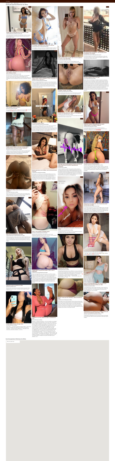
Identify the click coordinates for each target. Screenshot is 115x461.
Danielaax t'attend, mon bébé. (64, 90)
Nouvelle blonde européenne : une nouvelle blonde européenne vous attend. (95, 53)
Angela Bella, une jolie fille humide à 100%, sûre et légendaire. (43, 271)
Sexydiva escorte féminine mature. (91, 163)
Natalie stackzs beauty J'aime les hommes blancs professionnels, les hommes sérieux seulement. (17, 147)
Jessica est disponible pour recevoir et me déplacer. (69, 113)
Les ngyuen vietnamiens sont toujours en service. (43, 45)
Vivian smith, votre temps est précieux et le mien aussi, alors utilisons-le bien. (18, 72)
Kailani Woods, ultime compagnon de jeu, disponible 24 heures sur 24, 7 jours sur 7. (44, 79)
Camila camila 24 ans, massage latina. (14, 323)
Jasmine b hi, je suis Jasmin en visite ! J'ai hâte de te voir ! (44, 318)
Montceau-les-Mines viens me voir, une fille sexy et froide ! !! (17, 190)
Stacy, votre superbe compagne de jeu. (41, 231)
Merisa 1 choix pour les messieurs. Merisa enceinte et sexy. (70, 298)
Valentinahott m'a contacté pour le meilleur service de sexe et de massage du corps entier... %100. (96, 312)
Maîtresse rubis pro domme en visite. (14, 285)
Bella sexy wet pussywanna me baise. (14, 234)
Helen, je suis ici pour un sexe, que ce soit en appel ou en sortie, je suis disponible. (70, 58)
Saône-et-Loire (16, 3)
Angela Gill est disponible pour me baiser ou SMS (17, 32)
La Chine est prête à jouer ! (38, 123)
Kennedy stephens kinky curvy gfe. (92, 77)
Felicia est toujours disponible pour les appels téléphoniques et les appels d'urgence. (94, 125)
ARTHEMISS (8, 1)
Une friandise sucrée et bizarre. (13, 107)
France (12, 3)
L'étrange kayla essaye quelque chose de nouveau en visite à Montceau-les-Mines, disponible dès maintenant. (70, 165)
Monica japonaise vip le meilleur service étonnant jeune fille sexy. (44, 171)
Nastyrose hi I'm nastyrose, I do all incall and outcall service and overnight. (95, 204)
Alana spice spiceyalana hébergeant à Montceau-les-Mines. (70, 228)
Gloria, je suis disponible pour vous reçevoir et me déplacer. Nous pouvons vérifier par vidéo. (95, 284)
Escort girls (8, 3)
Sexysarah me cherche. (63, 268)
